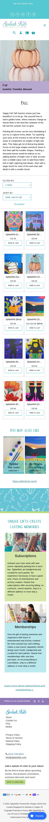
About (9, 717)
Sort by (8, 193)
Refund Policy (13, 741)
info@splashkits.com (16, 757)
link (25, 534)
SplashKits (14, 804)
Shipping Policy (13, 744)
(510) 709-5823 (16, 754)
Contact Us (11, 720)
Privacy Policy (13, 735)
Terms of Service (14, 738)
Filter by (8, 180)
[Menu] (44, 25)
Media (9, 726)
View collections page (24, 481)
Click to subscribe (15, 782)
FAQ (8, 723)
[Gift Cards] (27, 33)
